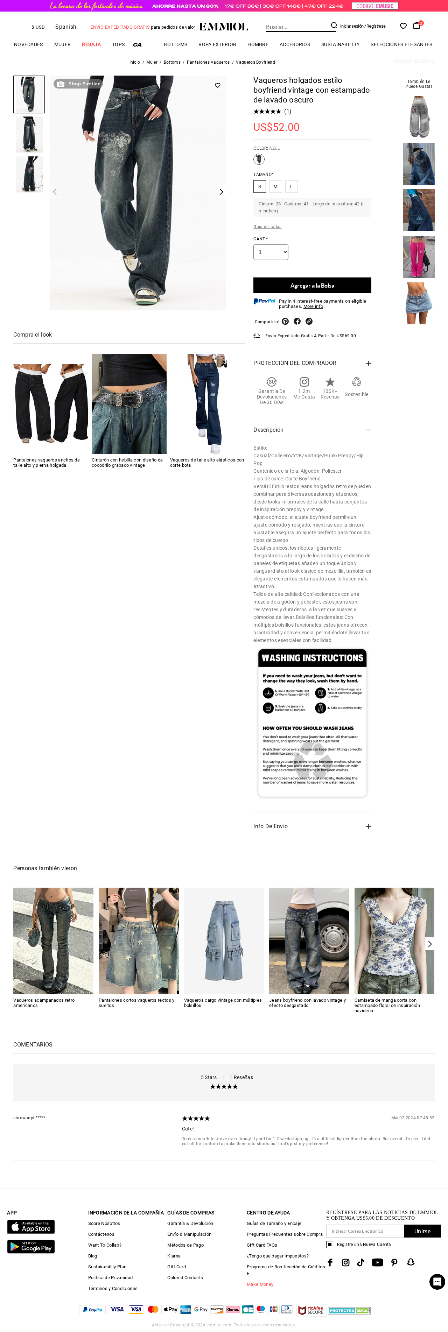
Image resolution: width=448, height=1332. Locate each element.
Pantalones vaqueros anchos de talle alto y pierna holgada (46, 462)
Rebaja (91, 44)
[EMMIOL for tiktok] (360, 1262)
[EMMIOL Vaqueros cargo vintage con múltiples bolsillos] (224, 940)
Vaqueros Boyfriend (255, 62)
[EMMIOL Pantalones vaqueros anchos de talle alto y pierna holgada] (50, 404)
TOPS (118, 44)
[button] (430, 943)
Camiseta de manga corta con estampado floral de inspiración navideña (387, 1005)
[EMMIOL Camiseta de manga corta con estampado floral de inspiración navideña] (395, 940)
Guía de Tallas (267, 226)
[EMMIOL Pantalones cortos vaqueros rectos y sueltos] (139, 940)
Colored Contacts (185, 1277)
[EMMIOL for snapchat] (410, 1262)
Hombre (257, 44)
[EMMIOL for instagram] (346, 1262)
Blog (92, 1256)
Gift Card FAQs (262, 1245)
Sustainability (340, 44)
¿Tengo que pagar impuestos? (278, 1256)
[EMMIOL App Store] (31, 1232)
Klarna (174, 1256)
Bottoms (175, 44)
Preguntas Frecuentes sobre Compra (285, 1234)
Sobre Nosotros (104, 1223)
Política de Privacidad (110, 1277)
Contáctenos (101, 1234)
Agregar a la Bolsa (312, 285)
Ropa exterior (217, 44)
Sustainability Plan (107, 1266)
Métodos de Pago (185, 1245)
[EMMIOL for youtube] (377, 1262)
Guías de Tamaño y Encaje (274, 1223)
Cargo (144, 45)
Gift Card (176, 1266)
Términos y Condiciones (113, 1288)
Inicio (135, 62)
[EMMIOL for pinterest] (394, 1262)
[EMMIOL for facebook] (330, 1262)
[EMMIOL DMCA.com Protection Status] (349, 1314)
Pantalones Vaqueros (208, 62)
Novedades (28, 44)
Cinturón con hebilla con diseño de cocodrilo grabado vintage (127, 462)
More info (313, 306)
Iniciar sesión (351, 26)
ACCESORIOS (295, 44)
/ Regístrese (375, 26)
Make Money (260, 1284)
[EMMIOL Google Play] (31, 1252)
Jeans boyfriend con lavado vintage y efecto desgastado (307, 1003)
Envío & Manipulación (189, 1234)
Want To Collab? (105, 1245)
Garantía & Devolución (190, 1223)
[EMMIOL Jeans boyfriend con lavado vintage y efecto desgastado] (309, 940)
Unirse (422, 1231)
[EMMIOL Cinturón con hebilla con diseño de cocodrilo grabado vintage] (129, 404)
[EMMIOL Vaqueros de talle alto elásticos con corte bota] (207, 404)
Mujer (62, 44)
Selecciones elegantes (401, 44)
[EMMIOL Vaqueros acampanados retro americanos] (53, 940)
